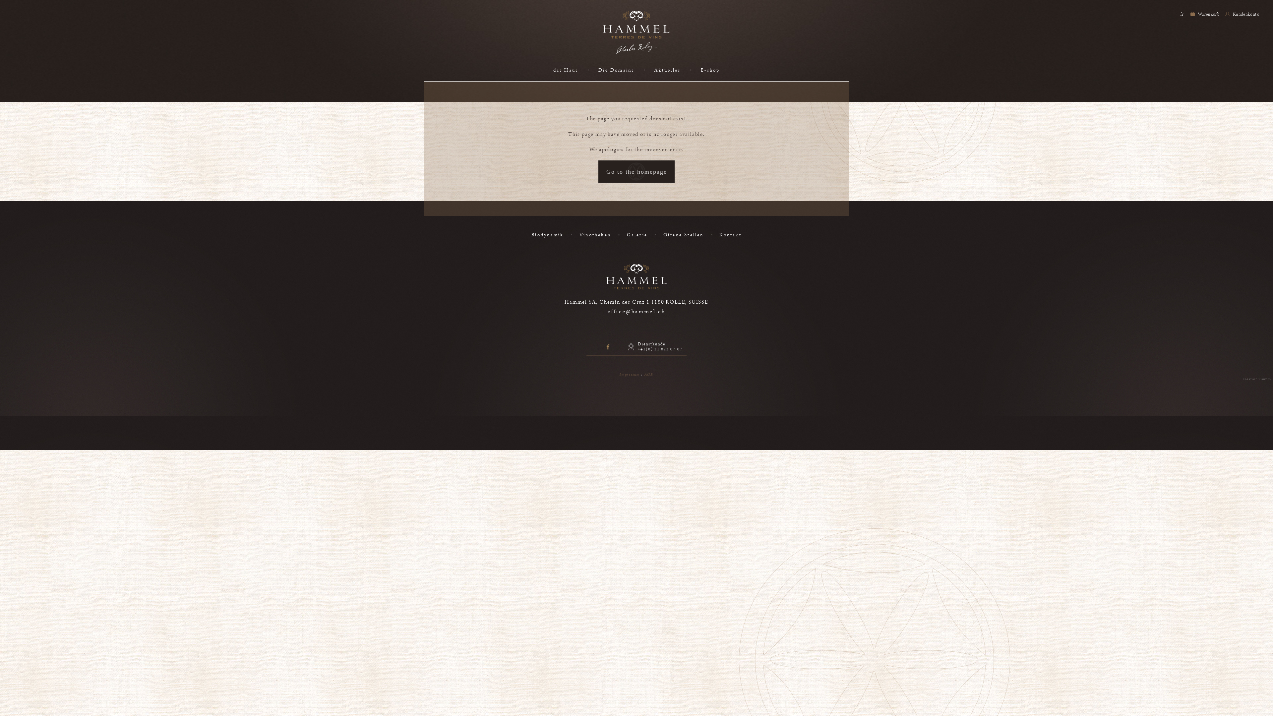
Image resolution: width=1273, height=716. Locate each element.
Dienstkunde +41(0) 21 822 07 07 (660, 347)
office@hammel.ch (637, 312)
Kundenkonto (1245, 14)
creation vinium (1257, 379)
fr (1182, 14)
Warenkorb (1208, 14)
